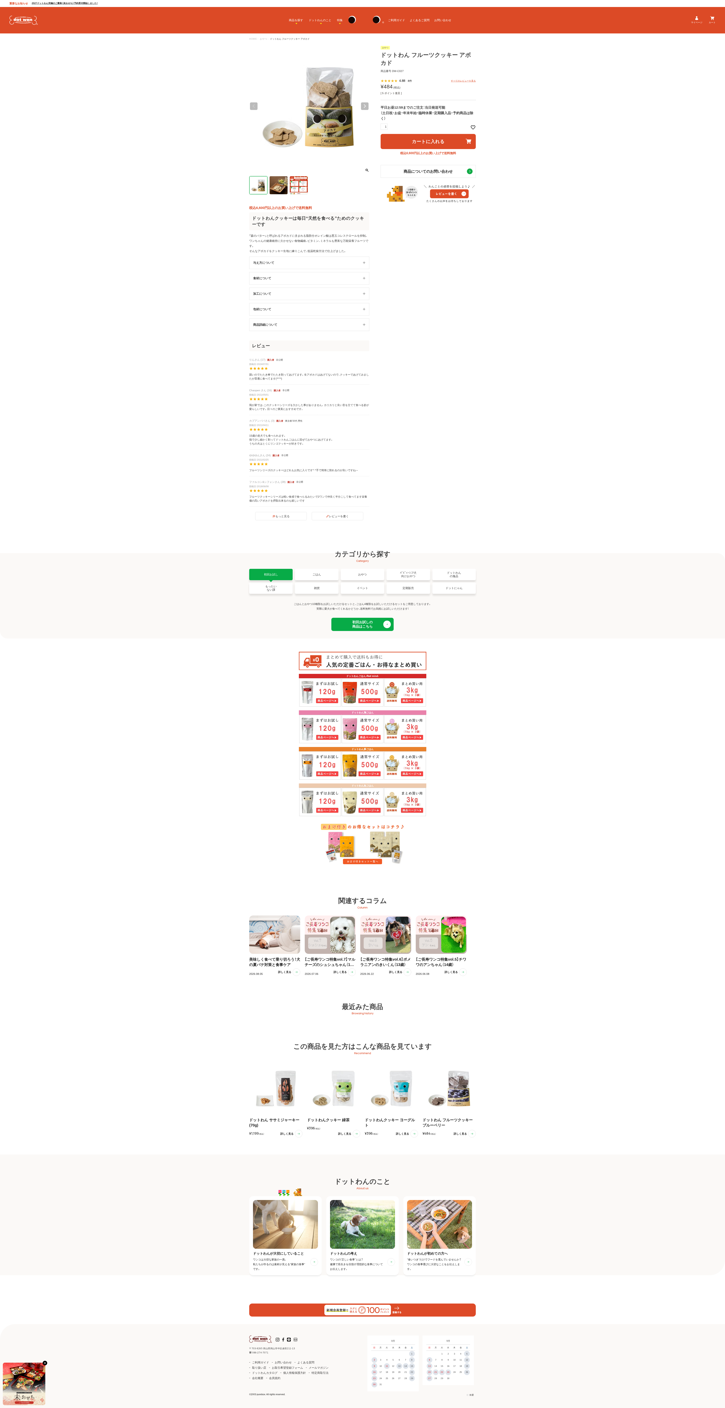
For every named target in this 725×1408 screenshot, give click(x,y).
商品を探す (296, 20)
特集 (340, 20)
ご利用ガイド (396, 20)
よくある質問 (305, 1362)
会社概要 (257, 1378)
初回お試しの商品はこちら (362, 624)
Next (365, 106)
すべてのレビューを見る (463, 81)
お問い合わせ (442, 20)
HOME (253, 39)
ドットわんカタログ (265, 1372)
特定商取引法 (320, 1372)
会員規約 (274, 1378)
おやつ (263, 39)
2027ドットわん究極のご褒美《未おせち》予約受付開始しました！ (65, 3)
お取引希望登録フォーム (287, 1367)
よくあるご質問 (420, 20)
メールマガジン (319, 1367)
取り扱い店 (259, 1367)
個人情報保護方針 (294, 1372)
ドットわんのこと (320, 20)
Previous (254, 106)
